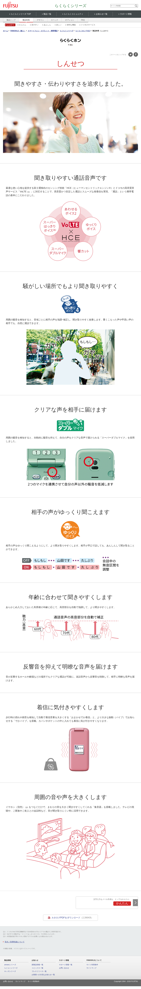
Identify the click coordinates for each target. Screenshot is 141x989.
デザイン (40, 20)
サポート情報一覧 (65, 965)
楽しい (59, 25)
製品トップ (11, 20)
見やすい (35, 25)
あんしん (47, 25)
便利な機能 (71, 25)
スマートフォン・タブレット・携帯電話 (43, 31)
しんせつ (10, 25)
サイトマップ (91, 968)
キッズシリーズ (10, 971)
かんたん (22, 25)
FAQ (83, 20)
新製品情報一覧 (37, 965)
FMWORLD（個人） (17, 31)
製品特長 (26, 20)
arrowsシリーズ (10, 965)
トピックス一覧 (37, 968)
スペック (54, 20)
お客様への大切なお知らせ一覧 (43, 975)
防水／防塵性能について (15, 942)
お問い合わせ (64, 968)
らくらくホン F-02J (82, 31)
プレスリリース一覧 (39, 971)
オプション (69, 20)
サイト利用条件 (92, 965)
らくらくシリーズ (70, 6)
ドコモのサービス (88, 25)
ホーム (5, 31)
